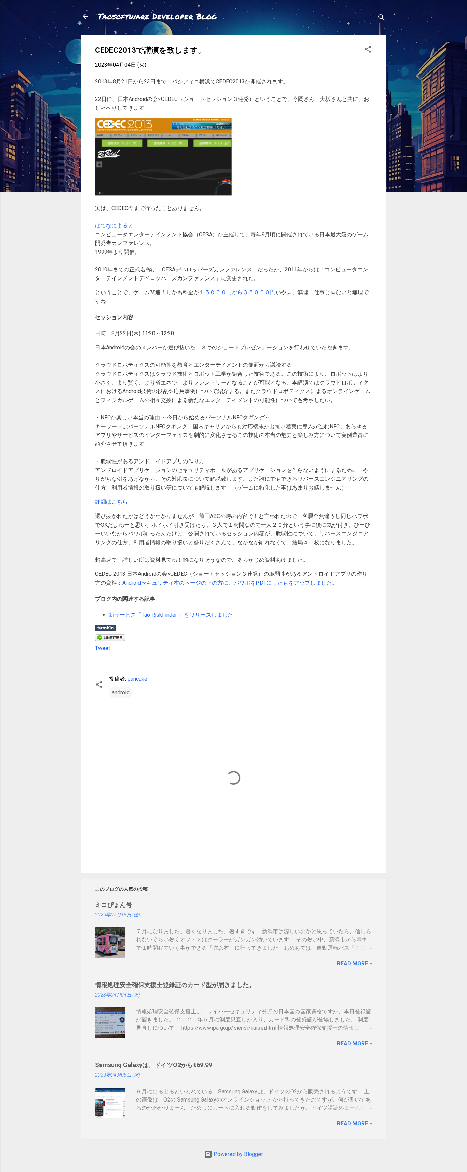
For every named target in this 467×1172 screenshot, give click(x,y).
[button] (368, 50)
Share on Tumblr (105, 628)
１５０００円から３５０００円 (237, 292)
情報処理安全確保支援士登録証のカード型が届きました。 (175, 984)
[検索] (381, 18)
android (121, 692)
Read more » (354, 963)
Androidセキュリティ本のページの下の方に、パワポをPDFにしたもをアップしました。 (229, 583)
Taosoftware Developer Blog (157, 16)
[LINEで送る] (110, 639)
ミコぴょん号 (113, 904)
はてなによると (114, 225)
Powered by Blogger (237, 1154)
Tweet (102, 648)
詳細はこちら (111, 501)
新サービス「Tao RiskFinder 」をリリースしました (171, 615)
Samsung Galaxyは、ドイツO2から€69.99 (153, 1064)
